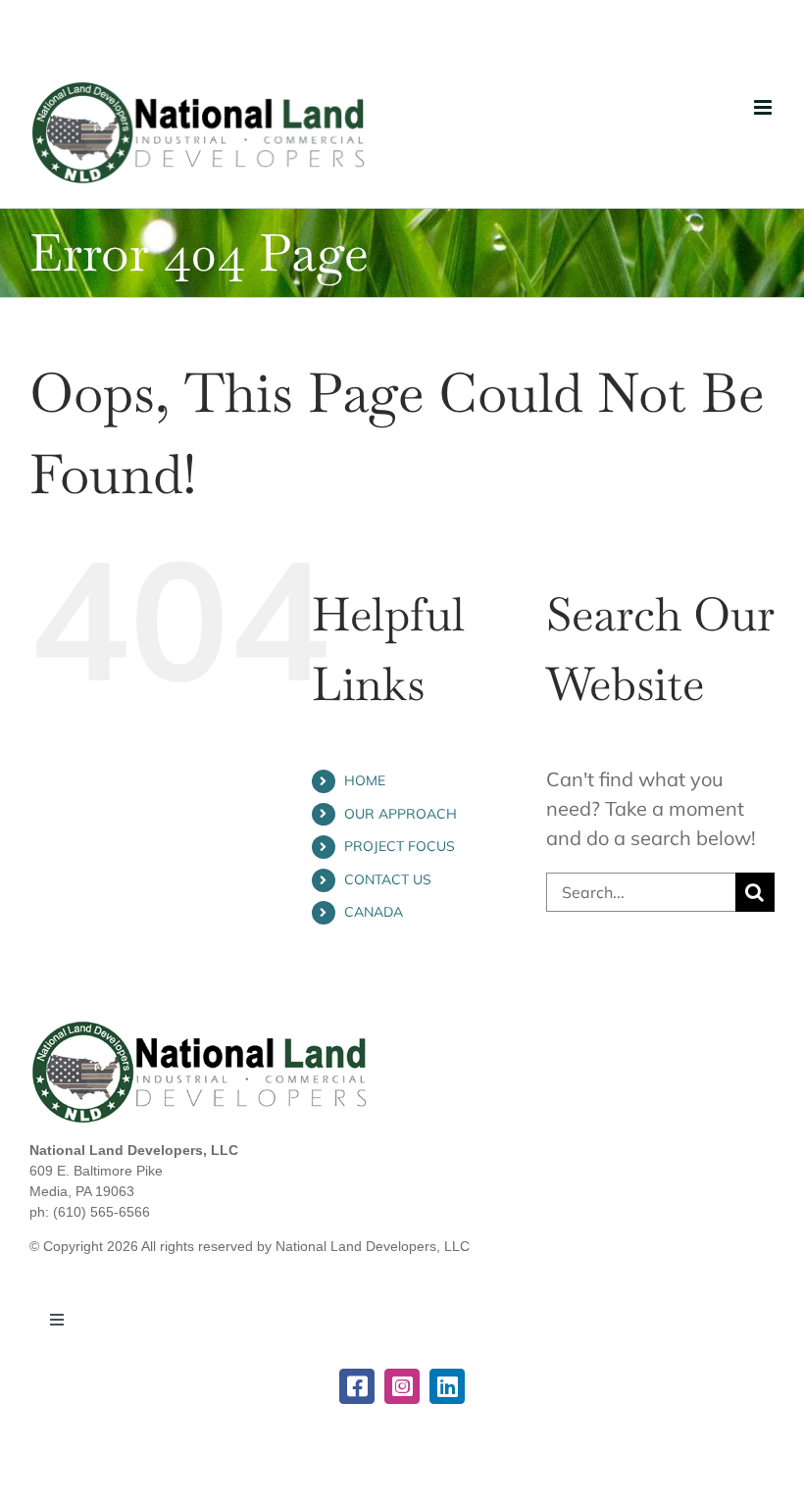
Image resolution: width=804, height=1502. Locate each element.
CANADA (373, 912)
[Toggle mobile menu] (764, 107)
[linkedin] (447, 1386)
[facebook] (357, 1386)
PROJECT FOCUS (399, 846)
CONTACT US (387, 879)
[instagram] (402, 1386)
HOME (364, 780)
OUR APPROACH (400, 814)
